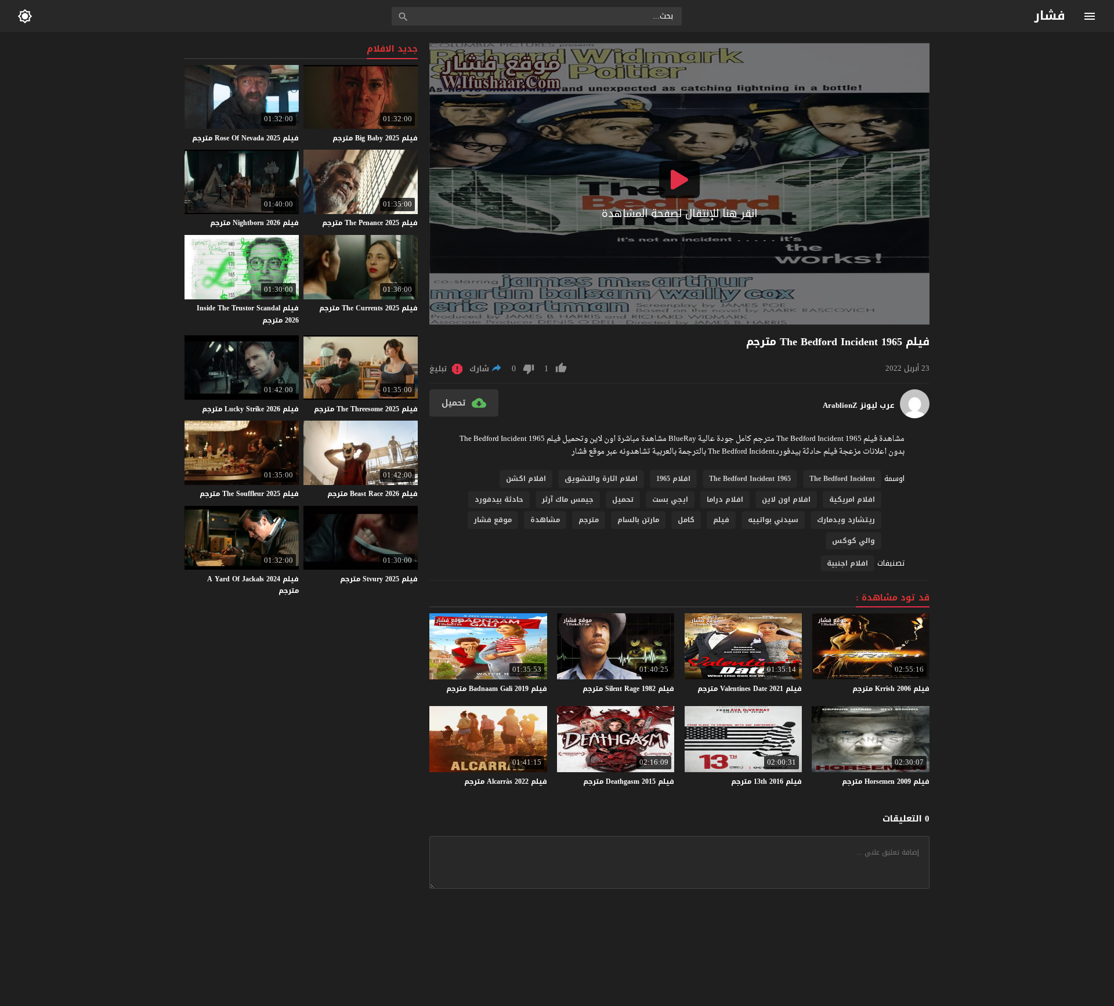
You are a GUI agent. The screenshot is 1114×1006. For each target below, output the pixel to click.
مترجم (588, 519)
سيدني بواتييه (773, 519)
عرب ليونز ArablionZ (859, 405)
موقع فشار (493, 519)
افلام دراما (725, 499)
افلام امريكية (852, 499)
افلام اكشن (526, 478)
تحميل (623, 499)
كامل (686, 519)
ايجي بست (670, 499)
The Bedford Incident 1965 (750, 478)
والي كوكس (853, 540)
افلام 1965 (673, 478)
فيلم (721, 519)
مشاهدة (545, 519)
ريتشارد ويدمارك (846, 519)
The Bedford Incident (842, 478)
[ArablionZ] (914, 415)
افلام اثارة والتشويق (601, 478)
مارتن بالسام (638, 519)
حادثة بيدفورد (499, 499)
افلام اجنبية (847, 563)
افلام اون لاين (786, 499)
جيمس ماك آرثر (568, 499)
